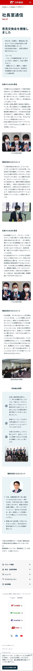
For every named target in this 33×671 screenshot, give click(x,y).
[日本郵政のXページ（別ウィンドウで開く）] (12, 636)
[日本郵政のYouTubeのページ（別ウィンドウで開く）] (21, 636)
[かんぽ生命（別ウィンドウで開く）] (17, 620)
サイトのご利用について (8, 645)
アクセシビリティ (6, 652)
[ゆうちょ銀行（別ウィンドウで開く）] (17, 613)
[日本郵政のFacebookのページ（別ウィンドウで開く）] (16, 636)
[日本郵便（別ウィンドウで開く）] (17, 605)
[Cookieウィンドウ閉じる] (31, 655)
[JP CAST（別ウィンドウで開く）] (17, 628)
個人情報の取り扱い (20, 660)
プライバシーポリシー (7, 649)
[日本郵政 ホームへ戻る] (16, 2)
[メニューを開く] (30, 2)
